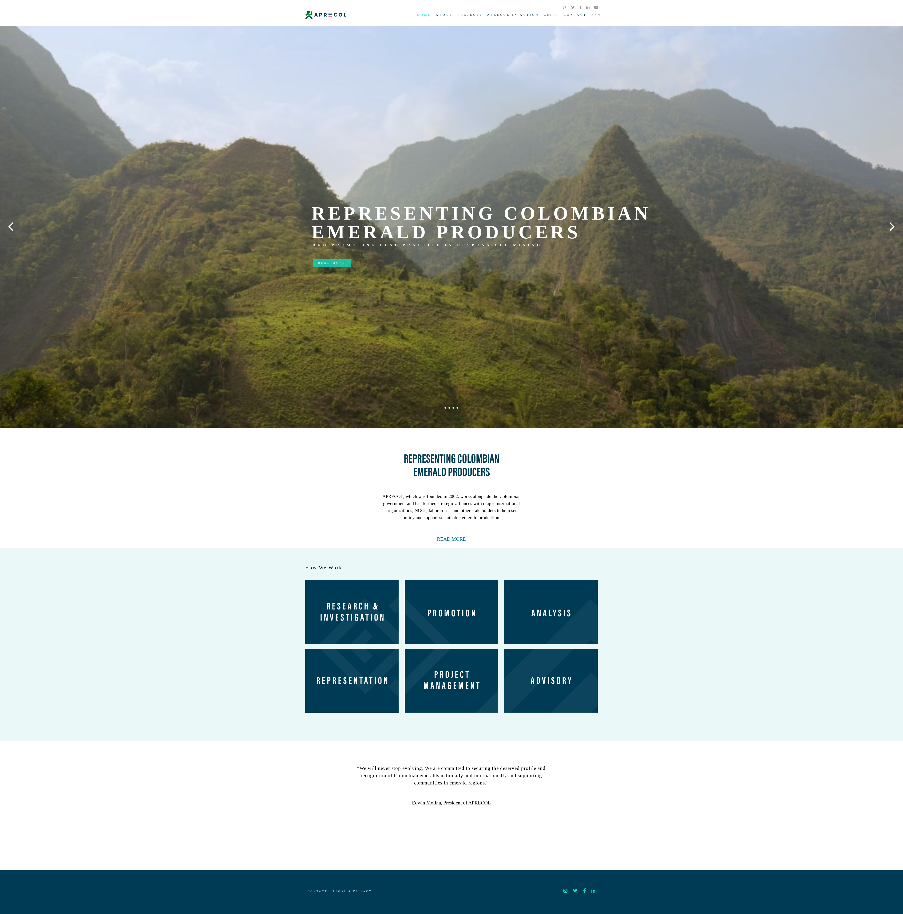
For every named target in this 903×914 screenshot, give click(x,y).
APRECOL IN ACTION (513, 14)
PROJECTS (470, 14)
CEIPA (551, 14)
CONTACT (575, 14)
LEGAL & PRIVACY (352, 891)
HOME (424, 14)
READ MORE (451, 539)
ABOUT (444, 14)
